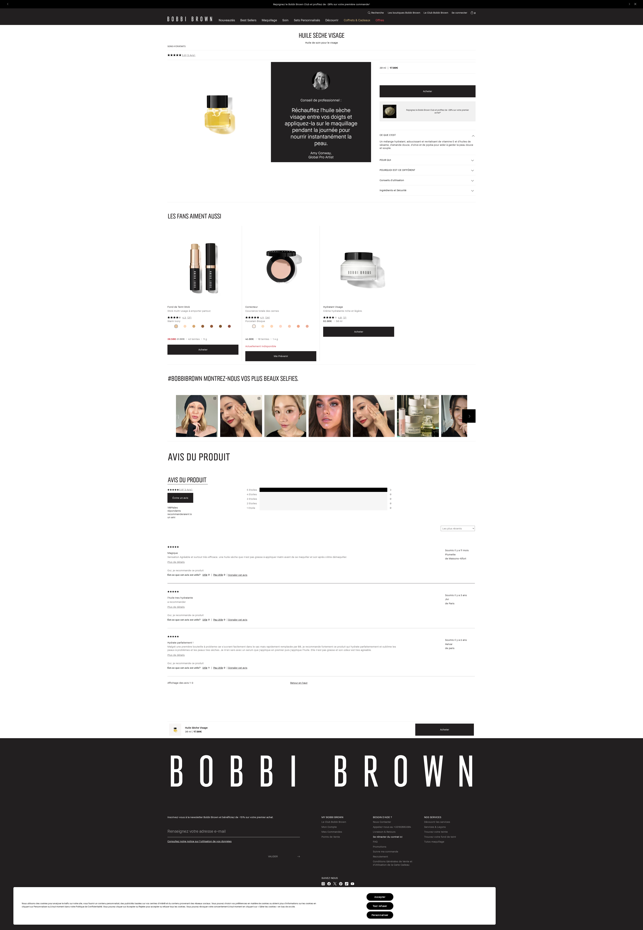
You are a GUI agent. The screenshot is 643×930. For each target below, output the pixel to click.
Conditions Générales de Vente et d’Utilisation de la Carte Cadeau (392, 863)
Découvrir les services (437, 821)
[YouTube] (352, 883)
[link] (473, 12)
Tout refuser (380, 906)
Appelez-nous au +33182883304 (392, 826)
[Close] (635, 4)
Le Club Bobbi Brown (436, 12)
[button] (331, 20)
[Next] (629, 4)
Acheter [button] (427, 91)
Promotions (379, 846)
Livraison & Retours (384, 831)
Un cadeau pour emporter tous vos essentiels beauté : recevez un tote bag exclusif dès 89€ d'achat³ (321, 4)
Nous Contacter (382, 821)
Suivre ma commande (385, 851)
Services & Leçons (435, 826)
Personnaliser (380, 915)
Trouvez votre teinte (436, 831)
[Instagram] (323, 883)
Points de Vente (331, 836)
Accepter (379, 896)
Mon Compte (329, 826)
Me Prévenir (281, 356)
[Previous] (8, 4)
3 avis (190, 55)
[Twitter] (335, 883)
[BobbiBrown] (189, 19)
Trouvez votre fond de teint (440, 836)
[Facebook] (329, 883)
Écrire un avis (180, 497)
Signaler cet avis (237, 574)
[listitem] (202, 296)
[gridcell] (176, 326)
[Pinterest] (340, 883)
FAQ (375, 841)
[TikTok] (346, 883)
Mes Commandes (332, 831)
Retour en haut (298, 682)
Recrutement (380, 856)
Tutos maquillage (434, 841)
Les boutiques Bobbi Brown (404, 12)
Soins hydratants (176, 46)
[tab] (187, 479)
